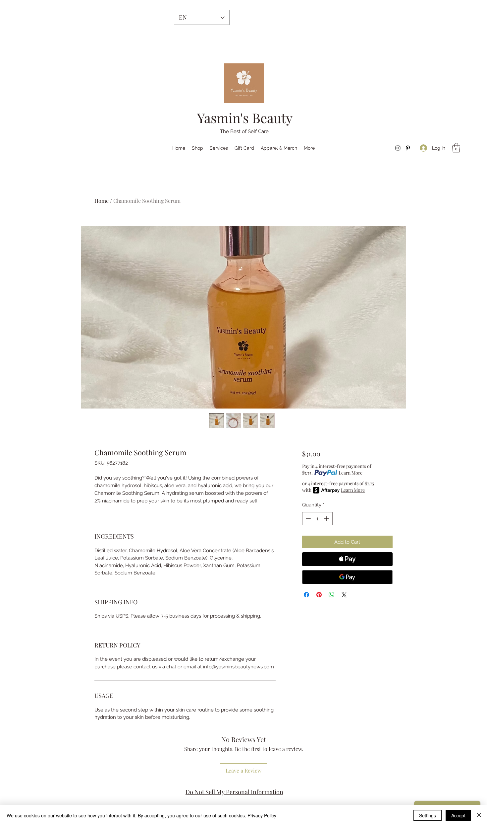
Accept (458, 815)
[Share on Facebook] (306, 595)
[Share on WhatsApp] (332, 595)
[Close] (479, 815)
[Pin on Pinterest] (319, 595)
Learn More (350, 473)
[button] (456, 148)
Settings (427, 815)
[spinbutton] (317, 518)
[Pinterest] (408, 148)
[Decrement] (307, 518)
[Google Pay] (347, 577)
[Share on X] (344, 595)
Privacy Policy (261, 815)
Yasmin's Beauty (245, 117)
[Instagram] (398, 148)
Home (101, 200)
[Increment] (327, 518)
